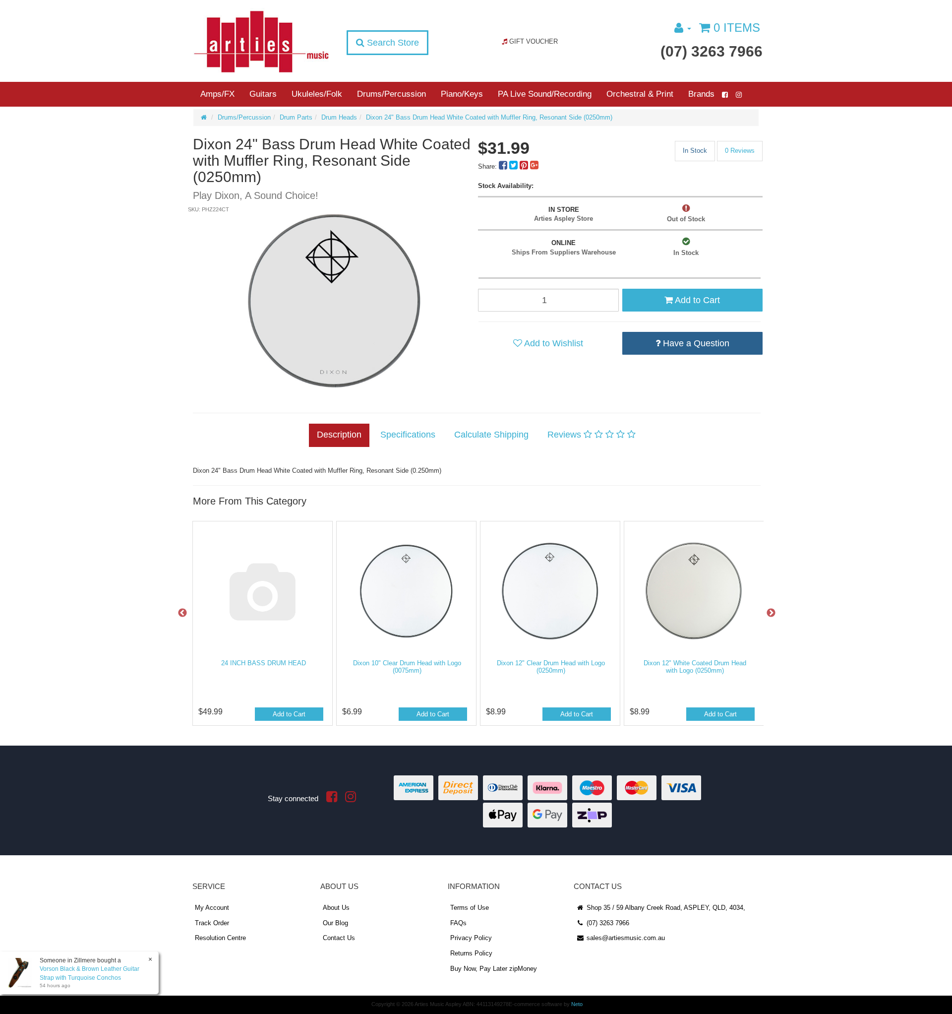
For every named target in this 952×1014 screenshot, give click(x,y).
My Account (212, 907)
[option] (334, 301)
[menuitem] (504, 166)
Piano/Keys (462, 94)
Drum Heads (339, 117)
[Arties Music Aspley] (261, 41)
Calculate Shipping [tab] (491, 435)
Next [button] (771, 613)
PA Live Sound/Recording (545, 94)
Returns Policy (471, 953)
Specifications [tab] (407, 435)
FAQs (458, 923)
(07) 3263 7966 (711, 51)
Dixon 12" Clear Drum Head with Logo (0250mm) (551, 667)
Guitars (263, 94)
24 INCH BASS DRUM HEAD (263, 663)
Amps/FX (217, 94)
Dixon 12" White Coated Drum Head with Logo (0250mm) (695, 667)
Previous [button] (182, 613)
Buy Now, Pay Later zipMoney (493, 968)
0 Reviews (740, 150)
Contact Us (339, 938)
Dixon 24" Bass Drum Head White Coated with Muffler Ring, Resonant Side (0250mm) (489, 117)
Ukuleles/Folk (317, 94)
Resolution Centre (220, 938)
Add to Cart (696, 300)
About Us (336, 907)
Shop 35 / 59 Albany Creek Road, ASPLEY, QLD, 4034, (665, 907)
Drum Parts (296, 117)
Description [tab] (339, 435)
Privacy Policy (471, 938)
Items (737, 27)
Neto (577, 1004)
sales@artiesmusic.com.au (625, 938)
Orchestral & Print (639, 94)
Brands (701, 94)
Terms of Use (469, 907)
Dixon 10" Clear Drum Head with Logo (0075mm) (407, 667)
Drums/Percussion (391, 94)
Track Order (212, 923)
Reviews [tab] (565, 435)
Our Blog (335, 923)
